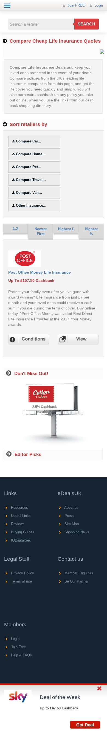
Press (68, 516)
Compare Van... (29, 193)
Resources (19, 507)
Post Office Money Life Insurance (39, 272)
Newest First (41, 231)
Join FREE (75, 5)
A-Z (15, 229)
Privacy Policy (22, 573)
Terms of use (21, 581)
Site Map (71, 524)
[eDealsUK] (5, 13)
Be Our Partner (75, 581)
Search (86, 24)
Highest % (91, 231)
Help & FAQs (21, 655)
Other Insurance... (31, 205)
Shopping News (76, 532)
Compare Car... (28, 141)
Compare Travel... (31, 180)
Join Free (18, 647)
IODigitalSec (20, 540)
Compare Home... (31, 154)
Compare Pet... (28, 167)
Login (98, 5)
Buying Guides (22, 532)
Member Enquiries (78, 573)
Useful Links (20, 516)
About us (70, 507)
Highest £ (66, 229)
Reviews (17, 524)
